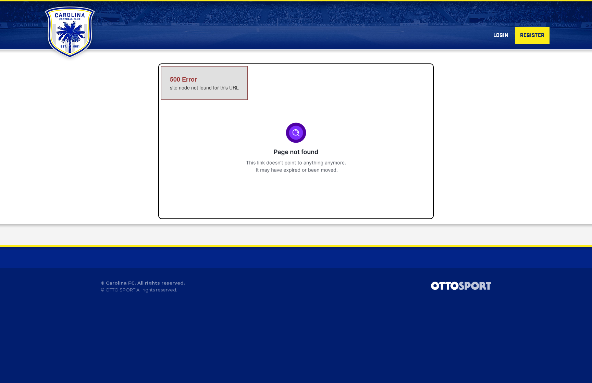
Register (532, 35)
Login (500, 35)
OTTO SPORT (120, 289)
